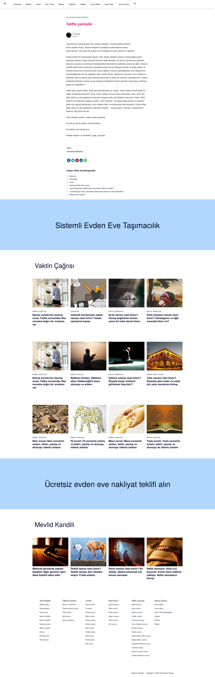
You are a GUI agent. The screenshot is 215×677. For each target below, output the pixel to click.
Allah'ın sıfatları (45, 628)
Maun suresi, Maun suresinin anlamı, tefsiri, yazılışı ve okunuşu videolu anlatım (125, 444)
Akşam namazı (114, 616)
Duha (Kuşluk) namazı (139, 624)
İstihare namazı (137, 612)
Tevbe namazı (137, 632)
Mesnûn (73, 176)
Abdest (28, 4)
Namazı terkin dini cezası (80, 185)
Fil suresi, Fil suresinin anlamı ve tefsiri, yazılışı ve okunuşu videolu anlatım (88, 444)
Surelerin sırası (45, 624)
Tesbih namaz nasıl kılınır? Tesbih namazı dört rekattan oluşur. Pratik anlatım (86, 572)
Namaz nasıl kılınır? (69, 604)
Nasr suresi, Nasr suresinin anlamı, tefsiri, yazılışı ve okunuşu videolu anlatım (48, 444)
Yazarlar (75, 311)
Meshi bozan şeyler (77, 195)
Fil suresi (89, 608)
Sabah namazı (114, 604)
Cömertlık (73, 179)
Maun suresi (90, 616)
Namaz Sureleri (39, 311)
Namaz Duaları (77, 374)
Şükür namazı (136, 604)
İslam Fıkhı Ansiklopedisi (77, 17)
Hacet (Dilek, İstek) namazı (141, 636)
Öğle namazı (113, 608)
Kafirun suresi (90, 624)
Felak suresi (90, 640)
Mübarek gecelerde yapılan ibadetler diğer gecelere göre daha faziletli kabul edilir (49, 572)
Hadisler (72, 4)
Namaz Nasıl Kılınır (155, 374)
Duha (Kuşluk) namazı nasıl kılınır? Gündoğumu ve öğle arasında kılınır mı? (163, 318)
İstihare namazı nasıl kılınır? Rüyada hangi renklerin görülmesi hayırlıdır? (125, 381)
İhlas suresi (90, 636)
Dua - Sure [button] (49, 4)
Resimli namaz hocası (70, 608)
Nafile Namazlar (116, 311)
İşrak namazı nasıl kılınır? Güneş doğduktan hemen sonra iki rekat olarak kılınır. (125, 318)
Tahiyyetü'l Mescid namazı (141, 644)
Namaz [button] (61, 4)
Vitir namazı (113, 624)
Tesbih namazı (137, 616)
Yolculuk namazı (137, 647)
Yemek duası (44, 640)
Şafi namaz (67, 616)
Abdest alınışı (44, 604)
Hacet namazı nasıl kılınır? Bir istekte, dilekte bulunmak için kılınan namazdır (126, 572)
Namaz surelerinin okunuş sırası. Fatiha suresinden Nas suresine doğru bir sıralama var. (49, 319)
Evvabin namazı (137, 628)
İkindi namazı (113, 612)
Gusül (38, 4)
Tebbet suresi (90, 632)
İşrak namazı (136, 608)
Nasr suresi (90, 628)
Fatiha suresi (90, 604)
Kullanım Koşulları (137, 673)
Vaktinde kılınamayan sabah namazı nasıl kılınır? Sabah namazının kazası (87, 318)
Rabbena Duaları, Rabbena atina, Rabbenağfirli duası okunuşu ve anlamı (86, 381)
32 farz (42, 632)
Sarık (72, 182)
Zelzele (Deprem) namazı (141, 655)
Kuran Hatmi (124, 4)
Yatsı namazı (113, 620)
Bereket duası (44, 636)
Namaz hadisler (45, 616)
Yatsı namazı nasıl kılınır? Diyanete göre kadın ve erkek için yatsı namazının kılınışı (163, 381)
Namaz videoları (68, 620)
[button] (17, 4)
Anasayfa (17, 4)
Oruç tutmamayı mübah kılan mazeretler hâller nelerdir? (92, 188)
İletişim (157, 624)
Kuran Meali (95, 4)
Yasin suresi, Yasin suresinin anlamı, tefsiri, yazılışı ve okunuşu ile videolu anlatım (163, 444)
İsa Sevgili (76, 34)
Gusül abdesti (44, 608)
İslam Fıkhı (109, 4)
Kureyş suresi (90, 612)
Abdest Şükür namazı (139, 640)
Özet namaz (67, 612)
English (157, 616)
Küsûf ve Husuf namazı (140, 651)
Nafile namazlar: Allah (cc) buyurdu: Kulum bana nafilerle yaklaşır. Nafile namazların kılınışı (164, 573)
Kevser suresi (90, 620)
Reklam (157, 620)
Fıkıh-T (69, 148)
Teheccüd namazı (138, 620)
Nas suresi (89, 644)
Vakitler (83, 4)
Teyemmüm (44, 612)
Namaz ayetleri (45, 620)
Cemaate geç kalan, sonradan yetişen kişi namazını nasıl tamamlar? (97, 191)
